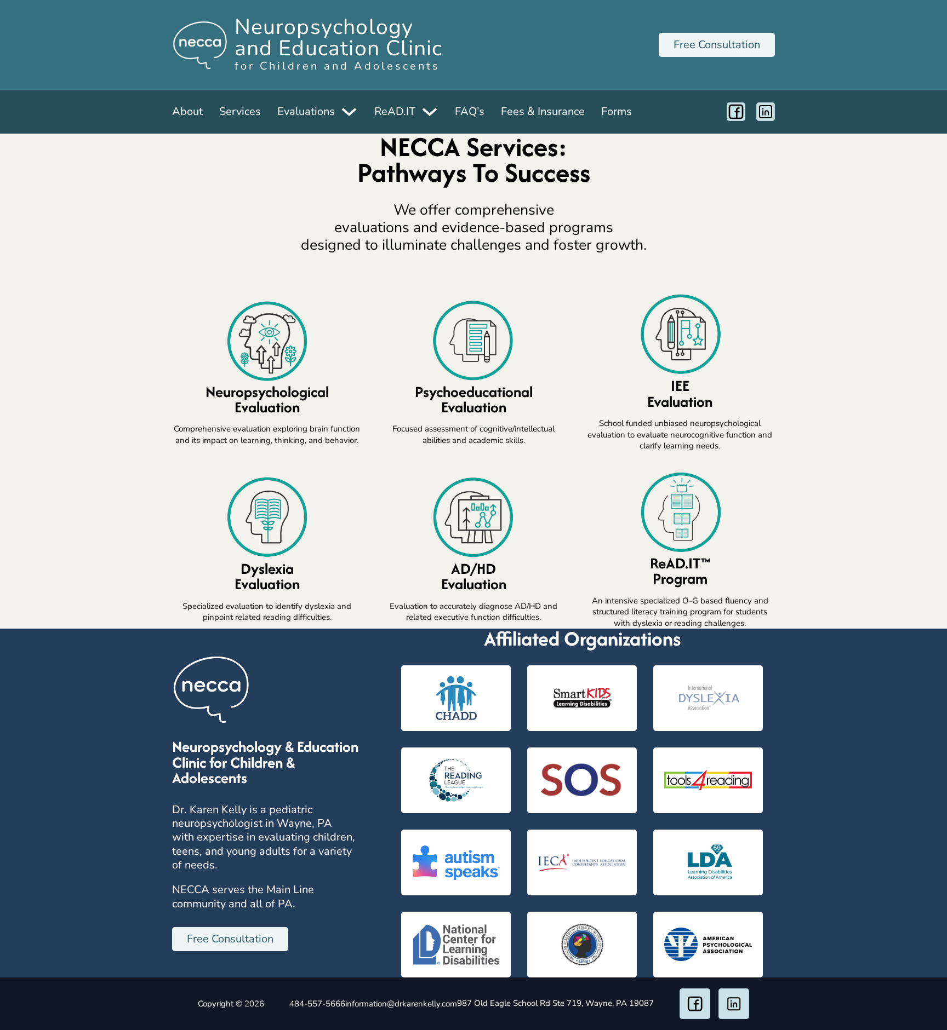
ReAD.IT (394, 111)
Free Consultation (717, 44)
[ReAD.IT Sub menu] (429, 111)
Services (240, 111)
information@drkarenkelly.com (401, 1003)
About (187, 111)
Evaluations (306, 111)
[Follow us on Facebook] (736, 111)
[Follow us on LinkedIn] (765, 111)
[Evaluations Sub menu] (349, 111)
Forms (616, 111)
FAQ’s (469, 111)
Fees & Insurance (543, 111)
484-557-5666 (317, 1003)
